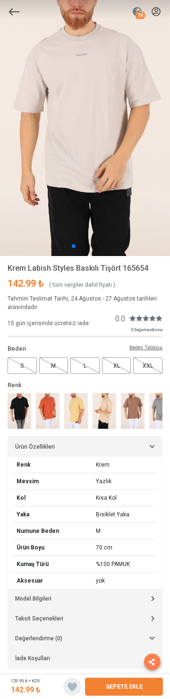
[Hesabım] (156, 12)
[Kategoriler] (14, 11)
